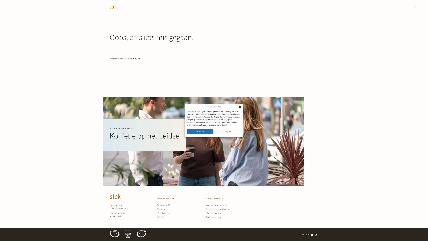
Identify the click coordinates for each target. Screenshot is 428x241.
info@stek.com (116, 216)
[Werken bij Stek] (113, 6)
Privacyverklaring (213, 213)
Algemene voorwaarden (216, 205)
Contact (161, 217)
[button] (240, 107)
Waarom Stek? (163, 205)
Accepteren (200, 131)
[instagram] (316, 235)
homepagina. (134, 58)
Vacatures (161, 209)
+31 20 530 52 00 (117, 213)
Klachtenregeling (213, 217)
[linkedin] (312, 235)
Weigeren (228, 131)
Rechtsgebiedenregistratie (217, 209)
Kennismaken (163, 213)
